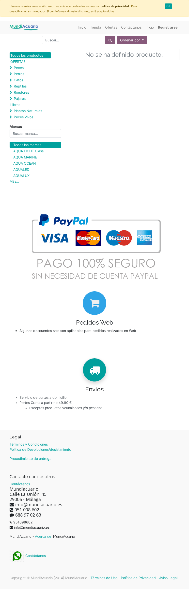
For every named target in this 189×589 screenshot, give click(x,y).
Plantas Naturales (28, 111)
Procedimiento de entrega (30, 458)
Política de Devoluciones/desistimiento (40, 449)
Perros (19, 74)
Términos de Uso (104, 578)
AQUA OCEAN (24, 163)
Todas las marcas (27, 145)
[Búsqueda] (110, 40)
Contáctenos (20, 484)
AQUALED (21, 169)
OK (168, 6)
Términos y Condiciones (29, 444)
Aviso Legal (168, 578)
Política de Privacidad (138, 578)
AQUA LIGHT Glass (28, 151)
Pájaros (20, 98)
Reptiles (20, 86)
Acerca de (43, 536)
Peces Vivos (23, 117)
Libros (15, 105)
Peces (19, 68)
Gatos (18, 80)
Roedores (21, 92)
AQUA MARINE (25, 157)
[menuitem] (82, 27)
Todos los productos (26, 55)
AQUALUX (21, 175)
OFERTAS (18, 61)
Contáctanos (35, 556)
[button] (132, 40)
